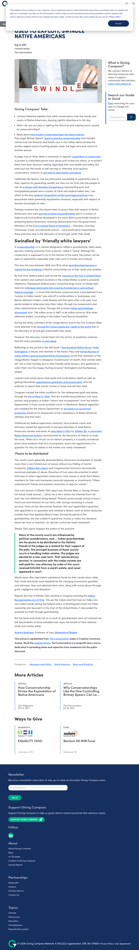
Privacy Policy (107, 943)
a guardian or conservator (86, 156)
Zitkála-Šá (81, 431)
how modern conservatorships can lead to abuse (57, 134)
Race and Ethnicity (83, 664)
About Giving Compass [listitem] (19, 848)
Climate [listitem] (12, 912)
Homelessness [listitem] (15, 925)
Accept (118, 23)
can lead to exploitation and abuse (62, 172)
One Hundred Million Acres (76, 347)
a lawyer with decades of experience (43, 187)
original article (42, 643)
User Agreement (123, 943)
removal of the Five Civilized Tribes (81, 275)
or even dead (49, 341)
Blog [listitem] (10, 852)
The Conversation (59, 638)
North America (62, 664)
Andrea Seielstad (24, 632)
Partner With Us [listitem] (16, 890)
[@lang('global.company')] (5, 3)
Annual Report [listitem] (15, 864)
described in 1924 (61, 431)
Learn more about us (119, 83)
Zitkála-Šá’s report (37, 468)
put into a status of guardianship (57, 213)
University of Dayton (66, 632)
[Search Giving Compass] (127, 4)
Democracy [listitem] (14, 916)
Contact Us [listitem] (13, 894)
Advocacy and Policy (40, 664)
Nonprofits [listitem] (13, 882)
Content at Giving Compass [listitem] (21, 860)
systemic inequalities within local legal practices (61, 195)
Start (110, 103)
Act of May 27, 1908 (39, 396)
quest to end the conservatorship (62, 138)
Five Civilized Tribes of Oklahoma (51, 225)
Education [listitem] (13, 920)
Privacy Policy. (115, 17)
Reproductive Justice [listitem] (18, 929)
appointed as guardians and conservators (59, 382)
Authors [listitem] (12, 886)
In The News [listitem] (14, 856)
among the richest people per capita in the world (64, 326)
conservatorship (25, 246)
